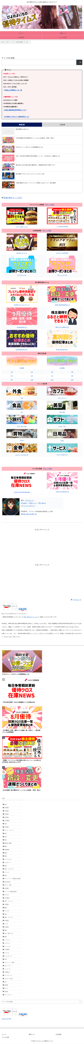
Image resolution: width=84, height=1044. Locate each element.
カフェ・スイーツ (62, 398)
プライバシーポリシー (28, 506)
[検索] (79, 62)
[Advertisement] (42, 48)
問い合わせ (42, 503)
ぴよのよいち (29, 500)
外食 (22, 398)
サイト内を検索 (8, 58)
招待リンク (32, 503)
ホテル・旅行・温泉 (21, 426)
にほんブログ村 (6, 1019)
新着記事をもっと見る (12, 198)
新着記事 (22, 124)
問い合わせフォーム (30, 617)
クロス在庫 (5, 1037)
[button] (80, 1001)
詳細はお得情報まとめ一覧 (13, 90)
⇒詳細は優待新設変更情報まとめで (14, 110)
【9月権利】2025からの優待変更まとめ (16, 116)
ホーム (4, 1034)
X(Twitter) (24, 503)
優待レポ (32, 1034)
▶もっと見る (50, 204)
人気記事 (62, 124)
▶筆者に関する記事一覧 (29, 514)
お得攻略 (58, 1034)
